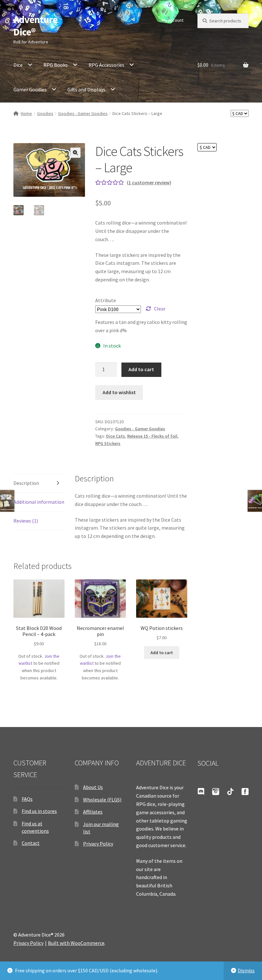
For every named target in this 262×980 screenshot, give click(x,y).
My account (172, 20)
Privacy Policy (98, 843)
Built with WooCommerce (76, 943)
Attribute (105, 300)
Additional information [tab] (38, 502)
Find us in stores (39, 811)
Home (26, 113)
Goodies (45, 113)
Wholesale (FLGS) (102, 799)
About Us (93, 787)
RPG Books (55, 65)
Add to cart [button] (161, 652)
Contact (31, 843)
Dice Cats (115, 436)
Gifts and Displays (86, 89)
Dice (18, 65)
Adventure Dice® (35, 25)
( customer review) (149, 182)
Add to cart (141, 369)
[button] (75, 153)
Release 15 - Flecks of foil (152, 436)
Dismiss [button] (246, 970)
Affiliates (93, 811)
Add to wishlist (119, 392)
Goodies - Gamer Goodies (83, 113)
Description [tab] (26, 483)
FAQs (27, 799)
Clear (160, 308)
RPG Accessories (106, 65)
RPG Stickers (107, 443)
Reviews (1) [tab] (25, 520)
